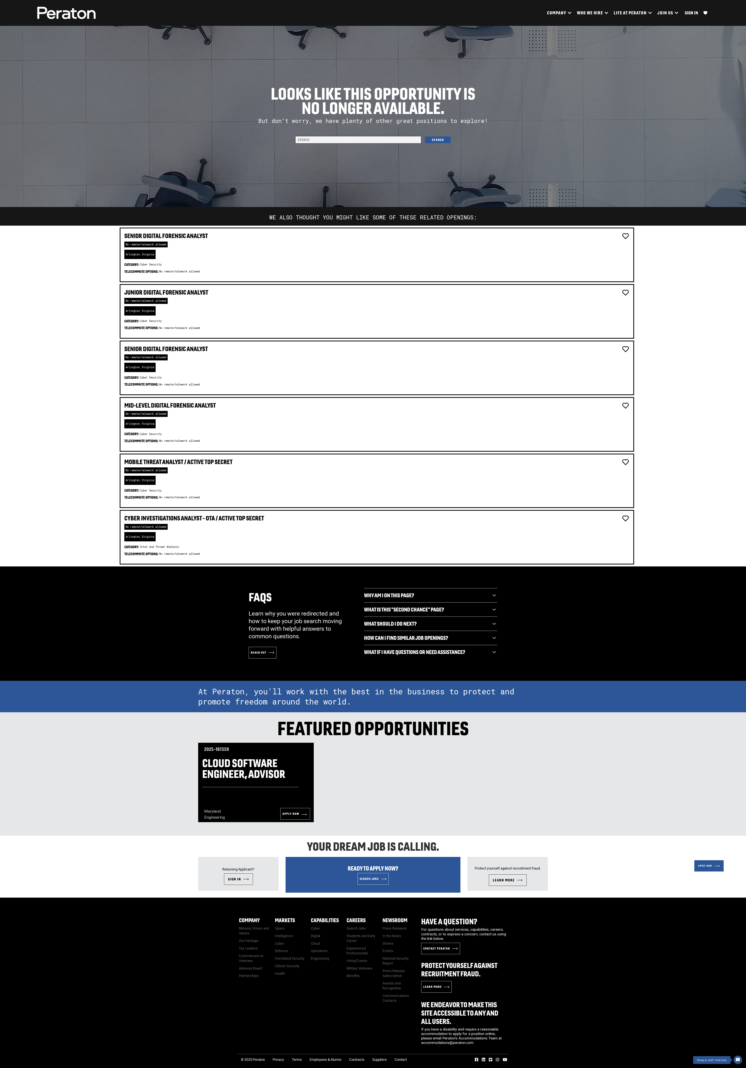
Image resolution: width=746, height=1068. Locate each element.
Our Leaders (248, 948)
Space (280, 928)
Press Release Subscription (394, 973)
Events (388, 951)
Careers (356, 920)
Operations (319, 951)
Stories (388, 943)
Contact (401, 1060)
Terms (297, 1060)
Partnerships (249, 976)
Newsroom (395, 920)
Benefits (353, 976)
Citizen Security (287, 966)
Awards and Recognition (392, 985)
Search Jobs (356, 928)
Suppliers (379, 1060)
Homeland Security (289, 958)
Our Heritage (248, 941)
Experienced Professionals (357, 950)
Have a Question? (449, 921)
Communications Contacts (396, 998)
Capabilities (325, 920)
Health (280, 973)
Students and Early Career (361, 938)
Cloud (315, 943)
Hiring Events (357, 961)
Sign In (691, 13)
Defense (281, 951)
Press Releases (395, 928)
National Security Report (396, 960)
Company (249, 920)
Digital (315, 936)
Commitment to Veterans (251, 958)
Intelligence (284, 936)
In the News (392, 936)
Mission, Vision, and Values (254, 930)
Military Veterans (359, 968)
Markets (285, 920)
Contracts (356, 1060)
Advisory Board (250, 968)
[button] (559, 13)
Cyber (279, 943)
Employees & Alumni (325, 1060)
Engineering (320, 958)
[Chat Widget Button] (738, 1060)
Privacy (278, 1060)
